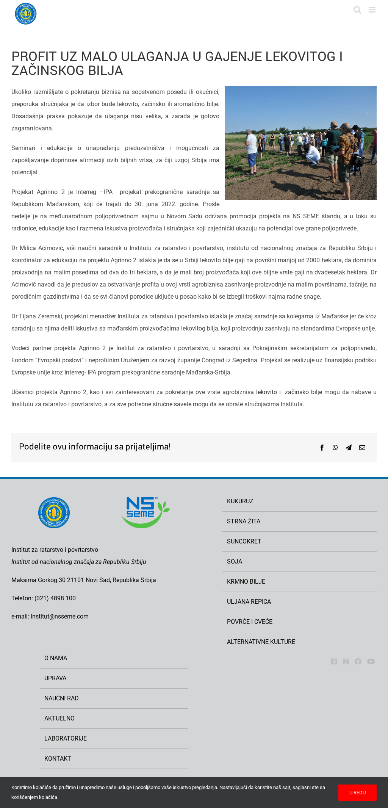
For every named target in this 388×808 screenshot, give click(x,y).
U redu (357, 792)
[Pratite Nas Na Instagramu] (346, 661)
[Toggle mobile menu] (373, 10)
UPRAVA (55, 678)
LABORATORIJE (65, 738)
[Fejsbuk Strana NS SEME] (334, 661)
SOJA (234, 561)
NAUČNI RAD (61, 698)
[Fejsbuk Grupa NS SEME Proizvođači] (358, 661)
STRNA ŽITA (243, 521)
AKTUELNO (59, 718)
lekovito (266, 392)
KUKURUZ (240, 501)
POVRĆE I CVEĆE (249, 621)
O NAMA (55, 658)
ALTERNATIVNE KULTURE (261, 641)
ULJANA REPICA (249, 601)
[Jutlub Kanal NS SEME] (371, 661)
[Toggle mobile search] (357, 10)
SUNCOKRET (244, 541)
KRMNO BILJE (246, 581)
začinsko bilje (303, 392)
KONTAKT (57, 758)
